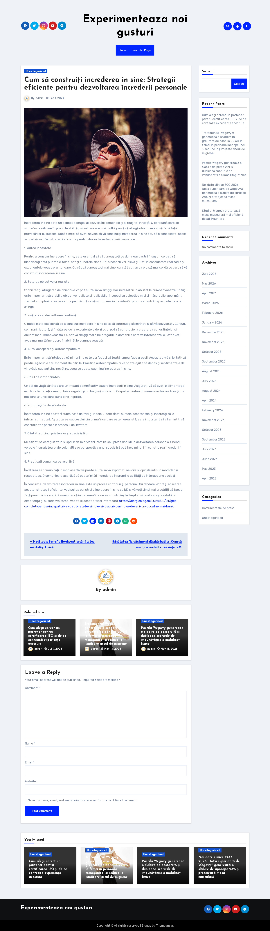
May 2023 (209, 468)
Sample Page (142, 50)
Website (30, 781)
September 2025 (214, 361)
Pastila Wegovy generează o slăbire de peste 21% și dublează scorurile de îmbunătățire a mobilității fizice (162, 636)
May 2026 (209, 283)
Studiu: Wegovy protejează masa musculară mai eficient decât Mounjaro (222, 215)
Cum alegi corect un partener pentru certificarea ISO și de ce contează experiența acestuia (47, 636)
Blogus (146, 925)
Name (30, 743)
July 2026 (209, 274)
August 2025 (211, 371)
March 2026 (210, 303)
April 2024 (209, 400)
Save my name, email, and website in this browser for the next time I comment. (82, 800)
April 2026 (209, 293)
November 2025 (213, 342)
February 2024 (212, 410)
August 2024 (211, 390)
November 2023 (213, 420)
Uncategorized (36, 71)
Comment (33, 688)
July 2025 (209, 381)
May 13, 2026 (112, 648)
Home (122, 50)
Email (29, 762)
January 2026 (212, 322)
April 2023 (209, 478)
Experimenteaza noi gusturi (56, 908)
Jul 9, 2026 (55, 648)
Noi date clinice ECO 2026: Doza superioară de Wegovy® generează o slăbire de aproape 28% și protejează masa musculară (224, 193)
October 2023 (211, 429)
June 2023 (209, 459)
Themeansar (164, 925)
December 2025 (213, 332)
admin (40, 98)
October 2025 (211, 351)
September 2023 (214, 439)
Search (208, 71)
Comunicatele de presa (218, 508)
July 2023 (209, 449)
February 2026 (212, 313)
